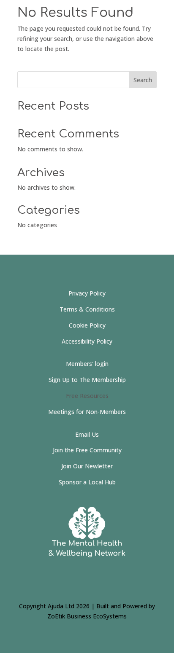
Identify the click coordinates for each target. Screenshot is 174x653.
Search (142, 80)
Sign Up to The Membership (87, 380)
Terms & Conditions (87, 309)
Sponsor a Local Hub (87, 482)
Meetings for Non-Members (87, 412)
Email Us (87, 434)
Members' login (87, 364)
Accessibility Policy (87, 341)
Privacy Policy (87, 293)
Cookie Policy (87, 325)
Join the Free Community (87, 450)
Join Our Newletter (87, 466)
